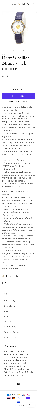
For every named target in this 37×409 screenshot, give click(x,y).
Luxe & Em (21, 405)
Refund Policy (10, 337)
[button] (3, 4)
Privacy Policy (10, 327)
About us (8, 311)
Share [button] (7, 283)
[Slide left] (14, 51)
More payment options (18, 101)
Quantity (5, 76)
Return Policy (10, 306)
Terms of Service (11, 332)
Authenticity (9, 301)
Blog (6, 316)
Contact (7, 321)
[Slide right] (23, 51)
